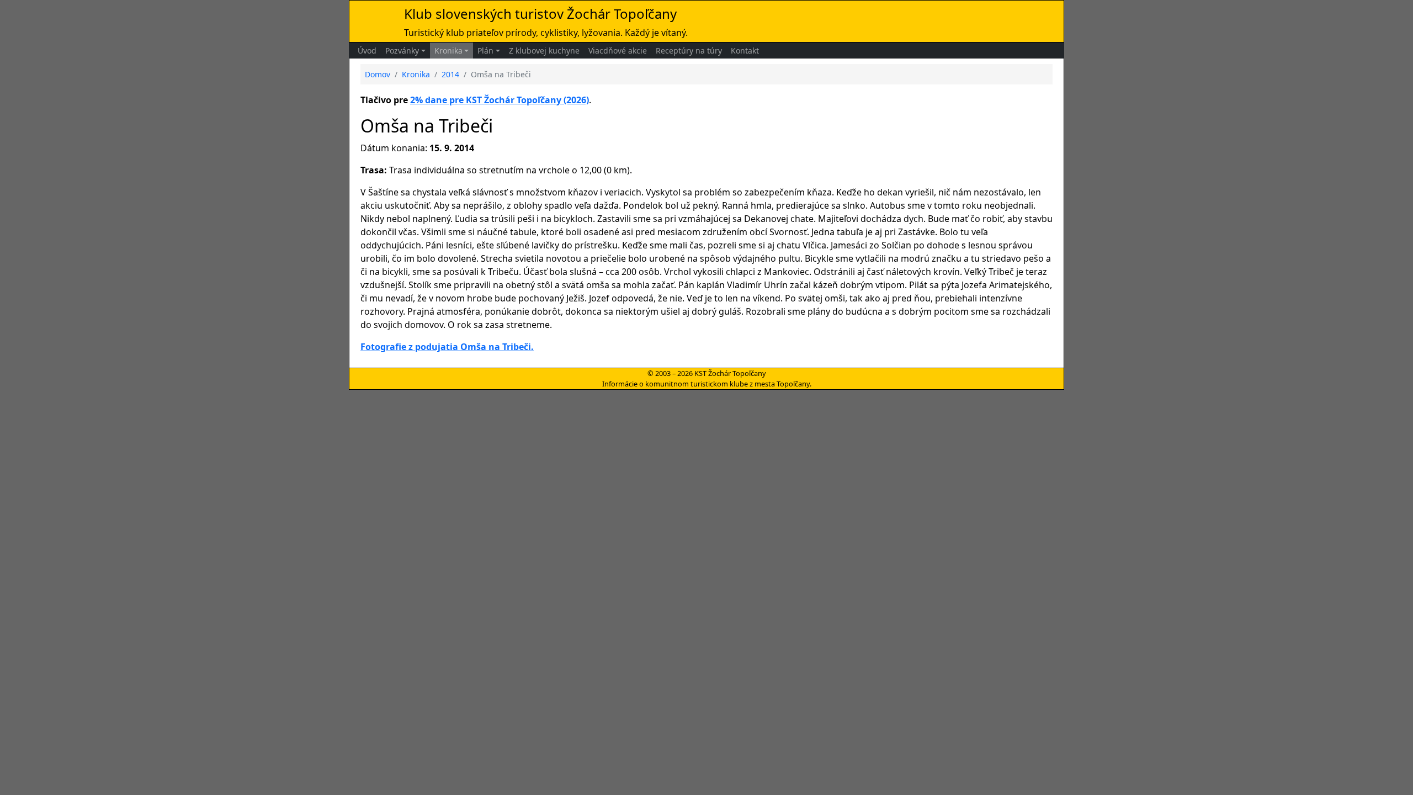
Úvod (367, 50)
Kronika (448, 50)
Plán (485, 50)
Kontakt (745, 50)
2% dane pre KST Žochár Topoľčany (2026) (499, 100)
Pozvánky (402, 50)
